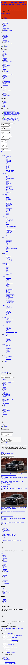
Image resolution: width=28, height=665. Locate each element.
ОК (1, 376)
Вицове (5, 62)
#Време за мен (6, 65)
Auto (5, 17)
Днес (4, 383)
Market (4, 92)
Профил (5, 424)
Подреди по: (3, 454)
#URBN (5, 83)
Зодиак (5, 72)
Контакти (5, 529)
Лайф (4, 384)
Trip (4, 78)
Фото (4, 80)
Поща (4, 93)
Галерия (5, 67)
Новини (6, 18)
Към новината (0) (5, 453)
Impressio (5, 392)
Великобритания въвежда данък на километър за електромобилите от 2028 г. (12, 482)
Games (4, 69)
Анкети (5, 60)
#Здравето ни (6, 71)
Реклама (5, 528)
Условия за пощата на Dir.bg (9, 663)
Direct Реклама (6, 95)
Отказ (3, 376)
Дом (4, 70)
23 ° (1, 151)
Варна (4, 103)
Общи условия (6, 530)
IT (3, 390)
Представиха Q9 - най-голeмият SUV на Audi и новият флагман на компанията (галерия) (13, 474)
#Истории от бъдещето (8, 380)
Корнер (5, 385)
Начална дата (4, 374)
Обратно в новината (5, 13)
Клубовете (5, 400)
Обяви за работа (7, 90)
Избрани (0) (11, 453)
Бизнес (4, 387)
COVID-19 (5, 393)
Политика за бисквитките (9, 535)
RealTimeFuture (6, 82)
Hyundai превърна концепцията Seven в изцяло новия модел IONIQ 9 (13, 4)
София (4, 101)
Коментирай (3, 431)
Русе (4, 106)
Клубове (5, 76)
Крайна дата (10, 374)
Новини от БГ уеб (7, 61)
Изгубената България (8, 74)
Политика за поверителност (9, 534)
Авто (4, 59)
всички (2, 491)
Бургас (4, 105)
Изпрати (2, 442)
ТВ (4, 77)
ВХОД (2, 452)
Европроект (6, 531)
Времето (5, 66)
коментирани (10, 457)
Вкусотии (5, 64)
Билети (5, 94)
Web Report (5, 85)
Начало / (5, 16)
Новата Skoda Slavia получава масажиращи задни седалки (14, 488)
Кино (4, 75)
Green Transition (6, 81)
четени (5, 457)
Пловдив (5, 102)
